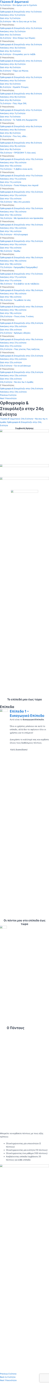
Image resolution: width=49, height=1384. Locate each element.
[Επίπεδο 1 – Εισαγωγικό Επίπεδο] (4, 811)
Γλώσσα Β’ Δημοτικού (14, 1)
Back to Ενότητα (7, 1377)
